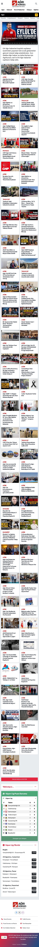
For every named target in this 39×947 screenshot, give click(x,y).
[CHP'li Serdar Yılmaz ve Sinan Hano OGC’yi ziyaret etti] (10, 432)
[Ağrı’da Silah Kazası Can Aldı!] (29, 715)
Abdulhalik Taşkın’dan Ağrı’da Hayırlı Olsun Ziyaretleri (28, 589)
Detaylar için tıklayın (19, 838)
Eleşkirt (20, 18)
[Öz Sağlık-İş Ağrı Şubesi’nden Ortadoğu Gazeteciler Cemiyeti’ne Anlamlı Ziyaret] (29, 116)
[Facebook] (16, 912)
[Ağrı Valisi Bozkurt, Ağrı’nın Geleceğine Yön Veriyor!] (29, 623)
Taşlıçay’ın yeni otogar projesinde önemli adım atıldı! (27, 275)
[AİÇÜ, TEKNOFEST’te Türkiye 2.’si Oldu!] (10, 668)
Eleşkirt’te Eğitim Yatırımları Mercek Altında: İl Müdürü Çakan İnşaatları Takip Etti (10, 538)
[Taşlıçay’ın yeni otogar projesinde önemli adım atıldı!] (29, 263)
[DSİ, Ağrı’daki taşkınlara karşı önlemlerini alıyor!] (10, 690)
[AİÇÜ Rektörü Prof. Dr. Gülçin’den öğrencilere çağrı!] (10, 623)
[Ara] (36, 4)
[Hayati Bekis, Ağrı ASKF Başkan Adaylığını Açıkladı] (10, 738)
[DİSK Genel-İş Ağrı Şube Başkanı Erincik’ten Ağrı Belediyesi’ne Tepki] (29, 454)
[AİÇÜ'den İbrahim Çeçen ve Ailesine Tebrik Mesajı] (10, 760)
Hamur (26, 18)
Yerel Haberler (19, 10)
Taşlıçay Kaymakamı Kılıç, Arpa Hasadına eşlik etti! (28, 444)
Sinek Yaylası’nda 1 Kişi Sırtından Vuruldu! (27, 323)
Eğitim (36, 10)
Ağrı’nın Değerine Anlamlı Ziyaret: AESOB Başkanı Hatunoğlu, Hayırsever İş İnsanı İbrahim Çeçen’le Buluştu (9, 564)
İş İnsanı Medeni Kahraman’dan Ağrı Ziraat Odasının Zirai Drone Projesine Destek (28, 538)
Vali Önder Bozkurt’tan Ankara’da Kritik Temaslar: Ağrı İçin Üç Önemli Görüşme (28, 703)
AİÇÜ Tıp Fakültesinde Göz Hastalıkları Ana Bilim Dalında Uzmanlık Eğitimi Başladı (28, 300)
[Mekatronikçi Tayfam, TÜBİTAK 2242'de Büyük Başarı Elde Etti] (29, 601)
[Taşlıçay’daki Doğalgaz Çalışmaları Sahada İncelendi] (10, 191)
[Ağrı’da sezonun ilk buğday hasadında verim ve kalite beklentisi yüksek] (10, 454)
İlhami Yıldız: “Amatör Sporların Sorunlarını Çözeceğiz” (28, 154)
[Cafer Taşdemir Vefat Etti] (29, 384)
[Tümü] (35, 787)
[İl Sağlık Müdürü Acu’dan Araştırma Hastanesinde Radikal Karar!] (29, 501)
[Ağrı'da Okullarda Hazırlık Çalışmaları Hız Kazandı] (10, 601)
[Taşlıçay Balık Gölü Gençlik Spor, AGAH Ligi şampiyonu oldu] (29, 93)
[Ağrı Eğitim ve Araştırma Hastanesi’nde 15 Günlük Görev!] (10, 93)
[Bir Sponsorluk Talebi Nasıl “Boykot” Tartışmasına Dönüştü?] (10, 312)
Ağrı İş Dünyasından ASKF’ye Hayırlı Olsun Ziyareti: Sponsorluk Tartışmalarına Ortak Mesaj (10, 300)
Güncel (9, 10)
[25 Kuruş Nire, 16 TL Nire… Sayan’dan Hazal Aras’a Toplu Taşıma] (29, 191)
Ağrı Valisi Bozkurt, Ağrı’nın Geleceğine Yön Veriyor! (28, 634)
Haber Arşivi (26, 928)
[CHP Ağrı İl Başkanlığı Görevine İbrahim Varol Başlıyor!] (29, 738)
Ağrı (3, 10)
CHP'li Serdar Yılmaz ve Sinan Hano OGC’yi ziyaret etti (10, 444)
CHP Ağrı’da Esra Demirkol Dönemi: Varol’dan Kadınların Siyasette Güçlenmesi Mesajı (28, 228)
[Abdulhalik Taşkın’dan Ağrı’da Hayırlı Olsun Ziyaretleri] (29, 578)
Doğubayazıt (11, 18)
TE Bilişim (24, 944)
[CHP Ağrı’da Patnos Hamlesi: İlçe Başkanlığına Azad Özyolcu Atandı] (10, 143)
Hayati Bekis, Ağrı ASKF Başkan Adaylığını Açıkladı (9, 750)
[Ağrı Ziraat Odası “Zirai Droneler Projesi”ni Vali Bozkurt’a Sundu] (10, 578)
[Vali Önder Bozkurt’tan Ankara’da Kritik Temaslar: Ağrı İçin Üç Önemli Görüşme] (29, 690)
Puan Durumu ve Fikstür (10, 923)
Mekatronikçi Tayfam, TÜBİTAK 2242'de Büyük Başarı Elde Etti (28, 613)
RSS (5, 937)
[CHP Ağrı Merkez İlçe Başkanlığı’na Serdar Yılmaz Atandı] (10, 215)
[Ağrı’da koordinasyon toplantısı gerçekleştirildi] (10, 477)
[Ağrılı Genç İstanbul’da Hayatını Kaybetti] (29, 668)
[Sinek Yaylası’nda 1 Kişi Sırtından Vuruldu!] (29, 312)
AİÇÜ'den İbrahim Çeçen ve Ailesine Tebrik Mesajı (9, 771)
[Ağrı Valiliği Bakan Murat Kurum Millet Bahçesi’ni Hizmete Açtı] (10, 116)
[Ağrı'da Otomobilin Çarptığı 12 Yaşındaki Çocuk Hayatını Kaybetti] (10, 645)
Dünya (29, 10)
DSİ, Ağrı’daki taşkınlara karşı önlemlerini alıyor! (9, 701)
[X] (19, 912)
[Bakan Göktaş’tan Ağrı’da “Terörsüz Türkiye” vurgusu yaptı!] (29, 405)
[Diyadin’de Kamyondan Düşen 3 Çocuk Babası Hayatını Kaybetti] (10, 501)
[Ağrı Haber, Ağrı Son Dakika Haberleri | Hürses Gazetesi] (18, 3)
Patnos (32, 18)
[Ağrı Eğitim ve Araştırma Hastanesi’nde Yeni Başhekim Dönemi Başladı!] (29, 166)
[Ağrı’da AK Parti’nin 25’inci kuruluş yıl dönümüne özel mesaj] (10, 263)
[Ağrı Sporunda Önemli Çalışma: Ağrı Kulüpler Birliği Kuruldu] (10, 715)
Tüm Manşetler (26, 923)
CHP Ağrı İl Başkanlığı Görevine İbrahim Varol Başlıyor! (28, 750)
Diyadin (3, 18)
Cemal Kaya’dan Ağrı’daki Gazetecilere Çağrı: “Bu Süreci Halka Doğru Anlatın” (28, 372)
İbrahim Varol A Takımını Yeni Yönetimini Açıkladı (9, 178)
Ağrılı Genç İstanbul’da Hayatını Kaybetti (28, 680)
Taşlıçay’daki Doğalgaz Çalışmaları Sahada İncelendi (10, 203)
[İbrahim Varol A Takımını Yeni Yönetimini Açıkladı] (10, 166)
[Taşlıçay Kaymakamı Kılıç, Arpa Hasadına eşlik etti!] (29, 432)
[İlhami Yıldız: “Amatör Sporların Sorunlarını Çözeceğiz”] (29, 143)
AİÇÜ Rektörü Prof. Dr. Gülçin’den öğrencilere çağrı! (9, 634)
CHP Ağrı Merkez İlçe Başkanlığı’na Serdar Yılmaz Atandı (10, 226)
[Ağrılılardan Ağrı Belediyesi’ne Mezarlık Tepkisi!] (10, 69)
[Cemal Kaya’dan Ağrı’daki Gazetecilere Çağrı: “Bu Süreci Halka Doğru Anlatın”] (29, 359)
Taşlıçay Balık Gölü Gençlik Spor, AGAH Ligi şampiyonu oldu (28, 104)
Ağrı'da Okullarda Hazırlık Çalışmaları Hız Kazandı (9, 613)
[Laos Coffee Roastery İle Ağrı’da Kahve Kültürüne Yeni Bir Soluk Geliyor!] (10, 359)
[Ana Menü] (2, 4)
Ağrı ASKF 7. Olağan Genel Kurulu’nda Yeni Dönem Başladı (10, 395)
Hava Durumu (7, 919)
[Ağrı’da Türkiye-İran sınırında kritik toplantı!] (10, 335)
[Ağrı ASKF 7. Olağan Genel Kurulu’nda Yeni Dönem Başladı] (10, 384)
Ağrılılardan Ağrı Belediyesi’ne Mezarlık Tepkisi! (8, 81)
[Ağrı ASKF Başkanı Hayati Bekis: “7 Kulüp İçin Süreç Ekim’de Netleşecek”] (29, 240)
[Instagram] (22, 912)
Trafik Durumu (26, 919)
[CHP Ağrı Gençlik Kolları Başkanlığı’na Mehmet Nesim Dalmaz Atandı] (29, 69)
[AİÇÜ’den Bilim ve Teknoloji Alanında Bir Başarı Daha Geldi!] (10, 240)
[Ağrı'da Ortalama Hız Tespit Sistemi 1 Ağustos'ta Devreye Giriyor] (29, 645)
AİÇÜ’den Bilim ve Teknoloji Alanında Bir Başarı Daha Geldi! (10, 251)
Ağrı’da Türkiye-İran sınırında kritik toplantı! (10, 347)
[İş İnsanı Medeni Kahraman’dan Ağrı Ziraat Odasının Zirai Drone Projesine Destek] (29, 524)
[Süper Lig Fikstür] (35, 845)
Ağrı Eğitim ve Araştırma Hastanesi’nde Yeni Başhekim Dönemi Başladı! (28, 180)
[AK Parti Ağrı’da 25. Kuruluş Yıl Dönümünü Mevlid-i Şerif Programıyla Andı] (29, 335)
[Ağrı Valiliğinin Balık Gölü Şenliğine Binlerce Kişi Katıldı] (29, 477)
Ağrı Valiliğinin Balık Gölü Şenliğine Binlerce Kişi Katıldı (28, 489)
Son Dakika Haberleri (9, 928)
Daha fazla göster (19, 779)
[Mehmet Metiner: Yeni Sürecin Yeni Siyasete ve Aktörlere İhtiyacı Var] (29, 549)
